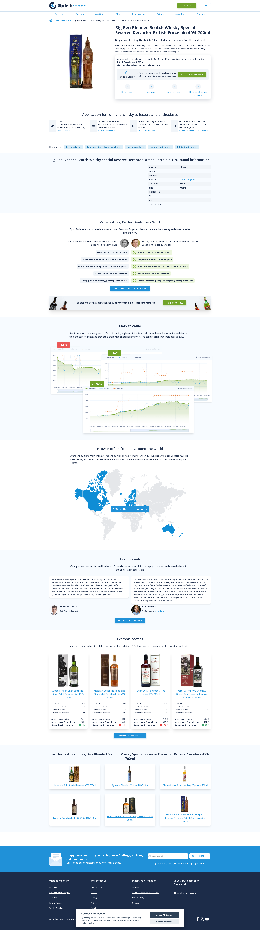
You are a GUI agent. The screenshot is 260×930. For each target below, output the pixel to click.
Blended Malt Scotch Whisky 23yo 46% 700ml (185, 785)
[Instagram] (202, 919)
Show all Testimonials (130, 620)
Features (59, 14)
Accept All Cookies (164, 915)
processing (187, 863)
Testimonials (138, 14)
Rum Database (55, 903)
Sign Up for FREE (174, 303)
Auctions (100, 14)
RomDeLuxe (159, 611)
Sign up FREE (187, 5)
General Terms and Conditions (145, 892)
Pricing (160, 14)
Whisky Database (63, 20)
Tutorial (94, 892)
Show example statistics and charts (194, 130)
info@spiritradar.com (186, 893)
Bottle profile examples (59, 892)
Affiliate (94, 903)
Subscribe (199, 856)
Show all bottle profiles (130, 735)
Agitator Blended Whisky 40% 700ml (130, 785)
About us (180, 14)
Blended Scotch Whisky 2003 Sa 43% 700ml (74, 818)
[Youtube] (208, 919)
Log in (204, 5)
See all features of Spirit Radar (130, 288)
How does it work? (146, 130)
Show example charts (107, 130)
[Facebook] (198, 919)
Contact (200, 14)
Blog (118, 14)
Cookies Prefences (164, 922)
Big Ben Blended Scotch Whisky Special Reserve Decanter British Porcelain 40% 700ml (185, 818)
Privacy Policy (138, 897)
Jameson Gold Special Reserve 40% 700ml (75, 785)
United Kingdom (187, 179)
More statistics (63, 130)
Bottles (80, 14)
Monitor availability (192, 74)
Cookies (135, 903)
